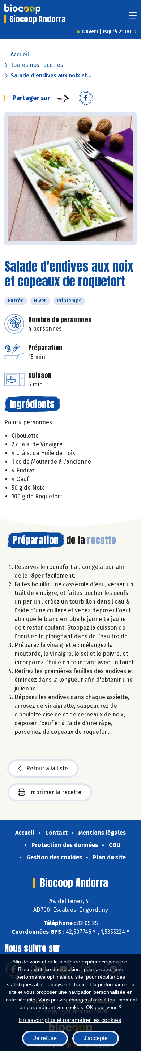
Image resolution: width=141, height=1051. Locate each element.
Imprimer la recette (55, 792)
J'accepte (96, 1038)
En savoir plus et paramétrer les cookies (70, 1020)
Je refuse (45, 1038)
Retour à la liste (47, 768)
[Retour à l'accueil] (22, 9)
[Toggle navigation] (133, 17)
